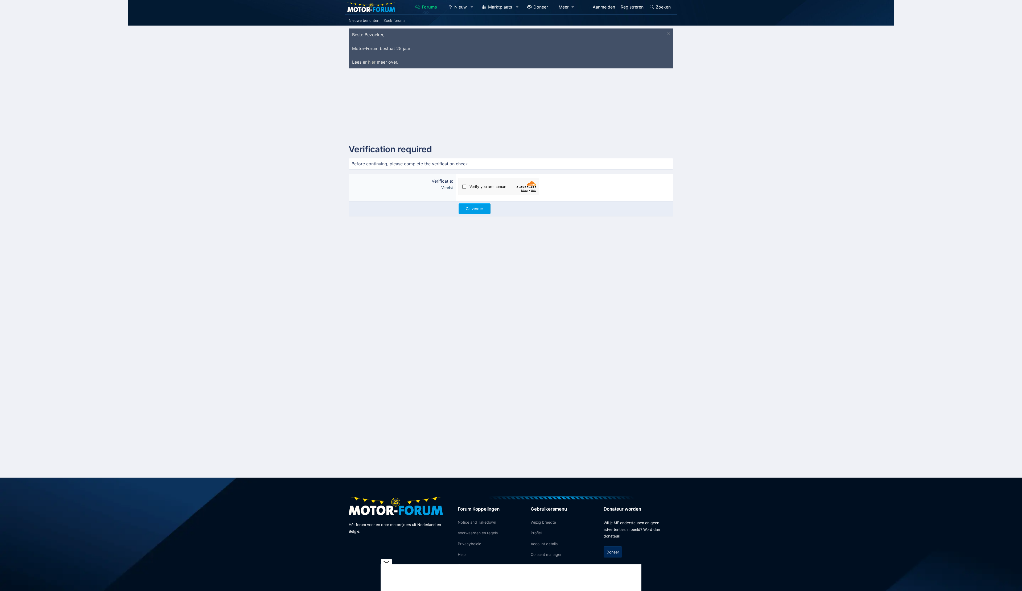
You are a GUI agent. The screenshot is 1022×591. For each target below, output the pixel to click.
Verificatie (442, 181)
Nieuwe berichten (364, 20)
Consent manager (546, 554)
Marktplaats (500, 7)
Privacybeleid (469, 543)
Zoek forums (394, 20)
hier (372, 62)
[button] (472, 7)
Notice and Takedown (477, 522)
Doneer (540, 7)
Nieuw (460, 7)
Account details (544, 543)
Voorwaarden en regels (478, 533)
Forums (429, 7)
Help (462, 554)
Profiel (536, 533)
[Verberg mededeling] (668, 34)
